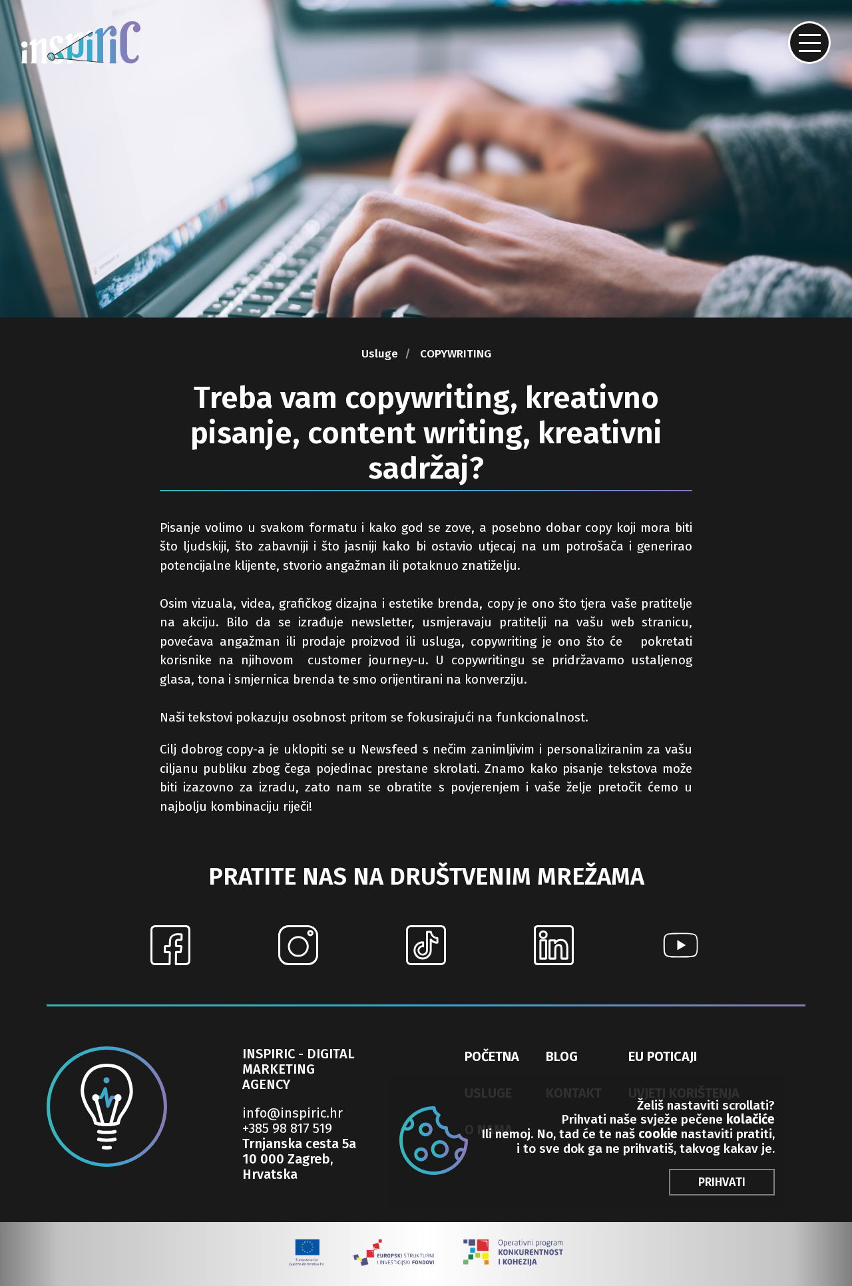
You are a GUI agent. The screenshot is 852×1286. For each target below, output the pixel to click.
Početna (492, 1056)
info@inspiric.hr (292, 1113)
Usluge (379, 354)
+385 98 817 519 (287, 1128)
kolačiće (750, 1119)
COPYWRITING (455, 354)
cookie (658, 1134)
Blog (562, 1056)
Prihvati (722, 1182)
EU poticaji (662, 1056)
